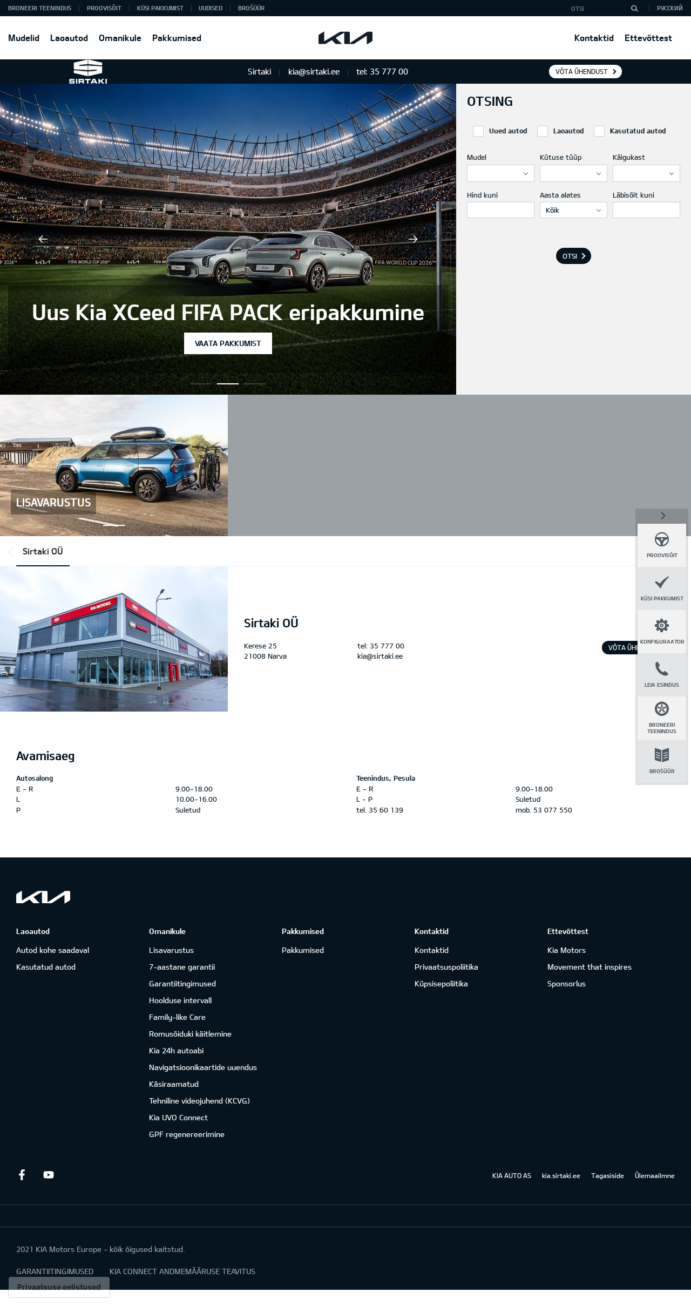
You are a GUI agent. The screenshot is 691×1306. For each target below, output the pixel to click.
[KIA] (345, 37)
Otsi (570, 256)
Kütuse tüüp (560, 157)
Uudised (210, 7)
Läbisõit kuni (633, 195)
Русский (670, 7)
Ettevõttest (648, 37)
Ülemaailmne (655, 1175)
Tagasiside (607, 1175)
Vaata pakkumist (228, 343)
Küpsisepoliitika (441, 983)
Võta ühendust (581, 71)
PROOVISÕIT (104, 7)
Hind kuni (482, 195)
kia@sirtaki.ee (380, 656)
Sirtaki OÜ (43, 551)
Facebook (21, 1174)
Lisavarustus (171, 950)
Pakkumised (176, 37)
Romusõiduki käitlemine (190, 1033)
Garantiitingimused (182, 983)
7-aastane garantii (182, 966)
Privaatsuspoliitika (446, 966)
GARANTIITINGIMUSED (54, 1271)
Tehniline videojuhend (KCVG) (199, 1100)
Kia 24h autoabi (176, 1050)
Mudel (476, 157)
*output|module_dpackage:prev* (12, 552)
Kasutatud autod (46, 966)
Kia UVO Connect (178, 1117)
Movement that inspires (589, 966)
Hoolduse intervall (180, 1000)
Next (413, 239)
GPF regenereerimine (187, 1134)
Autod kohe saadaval (52, 950)
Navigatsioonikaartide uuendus (203, 1067)
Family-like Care (177, 1016)
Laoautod (69, 37)
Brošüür (251, 7)
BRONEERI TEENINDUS (39, 7)
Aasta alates (560, 195)
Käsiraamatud (174, 1083)
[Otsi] (634, 8)
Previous (43, 239)
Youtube (48, 1174)
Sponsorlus (566, 983)
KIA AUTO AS (511, 1175)
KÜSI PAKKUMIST (160, 7)
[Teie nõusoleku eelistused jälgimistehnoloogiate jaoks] (59, 1287)
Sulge (661, 515)
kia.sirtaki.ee (561, 1175)
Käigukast (629, 157)
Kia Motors (566, 950)
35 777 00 (387, 645)
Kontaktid (594, 37)
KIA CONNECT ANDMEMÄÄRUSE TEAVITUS (182, 1271)
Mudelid (23, 37)
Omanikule (120, 37)
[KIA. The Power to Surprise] (43, 897)
